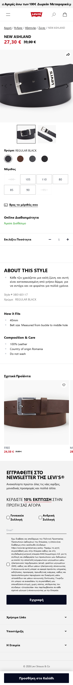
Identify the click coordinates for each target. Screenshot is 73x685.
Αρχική (8, 28)
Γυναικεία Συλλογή (17, 517)
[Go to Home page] (36, 14)
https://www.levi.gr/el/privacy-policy (27, 547)
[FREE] (36, 412)
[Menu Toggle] (8, 14)
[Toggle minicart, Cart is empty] (65, 14)
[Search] (53, 14)
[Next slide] (67, 86)
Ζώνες (42, 28)
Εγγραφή (37, 600)
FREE (7, 448)
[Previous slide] (6, 86)
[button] (53, 14)
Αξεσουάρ (30, 28)
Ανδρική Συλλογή (49, 517)
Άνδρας (18, 28)
